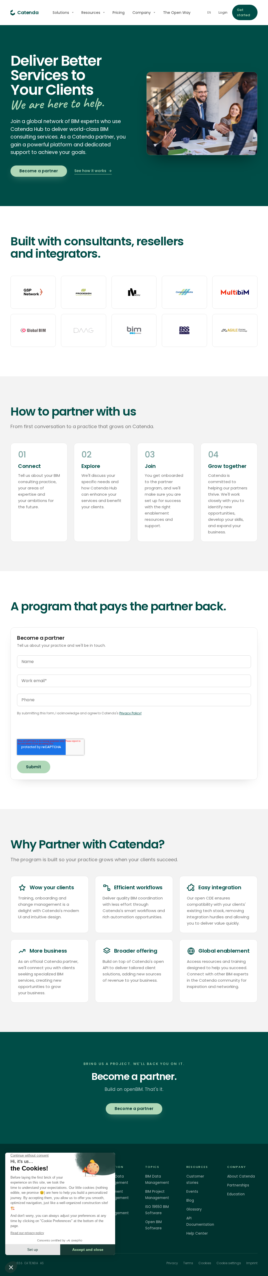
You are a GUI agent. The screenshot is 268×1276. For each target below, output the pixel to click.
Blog (190, 1200)
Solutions (61, 12)
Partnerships (238, 1185)
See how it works (93, 170)
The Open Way (177, 12)
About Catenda (241, 1176)
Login (223, 12)
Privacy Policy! (130, 713)
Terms (188, 1263)
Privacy (172, 1263)
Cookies (204, 1263)
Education (236, 1194)
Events (192, 1191)
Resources (90, 12)
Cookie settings (228, 1263)
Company (141, 12)
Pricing (119, 12)
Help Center (197, 1233)
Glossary (194, 1209)
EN (209, 12)
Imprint (252, 1263)
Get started (243, 12)
